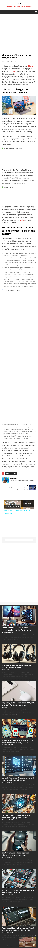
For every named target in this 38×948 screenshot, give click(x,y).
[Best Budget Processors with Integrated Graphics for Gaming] (19, 625)
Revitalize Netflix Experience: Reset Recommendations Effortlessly (18, 929)
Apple (22, 220)
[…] (16, 714)
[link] (6, 502)
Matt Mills (14, 61)
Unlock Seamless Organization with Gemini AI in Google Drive (18, 779)
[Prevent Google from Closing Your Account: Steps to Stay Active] (19, 737)
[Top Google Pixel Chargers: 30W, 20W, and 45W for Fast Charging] (19, 700)
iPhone (30, 66)
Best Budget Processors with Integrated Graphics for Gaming (16, 629)
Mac (14, 71)
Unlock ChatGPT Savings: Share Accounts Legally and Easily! (16, 816)
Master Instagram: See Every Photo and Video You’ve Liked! (18, 891)
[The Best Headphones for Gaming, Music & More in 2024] (19, 662)
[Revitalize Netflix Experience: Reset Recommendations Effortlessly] (19, 925)
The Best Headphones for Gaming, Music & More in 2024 (17, 666)
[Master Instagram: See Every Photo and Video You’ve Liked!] (19, 887)
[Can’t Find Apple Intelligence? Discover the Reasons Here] (19, 850)
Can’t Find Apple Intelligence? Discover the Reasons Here (15, 854)
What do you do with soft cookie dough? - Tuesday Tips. (12, 503)
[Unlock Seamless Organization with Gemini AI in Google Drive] (19, 775)
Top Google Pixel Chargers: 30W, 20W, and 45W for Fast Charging (19, 704)
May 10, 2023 (6, 61)
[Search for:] (19, 540)
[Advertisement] (19, 33)
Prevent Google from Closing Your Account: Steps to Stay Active (17, 741)
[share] (17, 501)
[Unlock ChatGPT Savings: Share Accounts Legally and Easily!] (19, 812)
